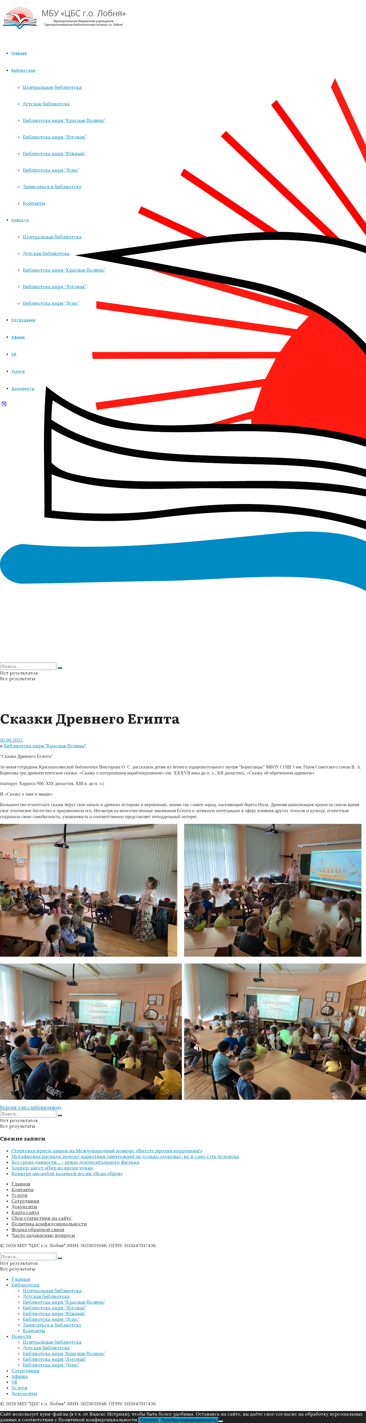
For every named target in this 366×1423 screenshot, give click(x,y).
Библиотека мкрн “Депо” (51, 1319)
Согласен (149, 1420)
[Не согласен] (220, 1421)
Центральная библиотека (52, 1290)
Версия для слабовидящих (30, 1107)
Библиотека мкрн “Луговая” (54, 1307)
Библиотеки (25, 1285)
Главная (19, 53)
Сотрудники (25, 1201)
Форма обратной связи (37, 1229)
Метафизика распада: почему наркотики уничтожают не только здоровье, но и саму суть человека (125, 1156)
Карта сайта (25, 1212)
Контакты (22, 1189)
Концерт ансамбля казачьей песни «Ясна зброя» (67, 1173)
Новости (21, 1336)
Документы (24, 1206)
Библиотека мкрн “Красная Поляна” (64, 1302)
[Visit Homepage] (64, 34)
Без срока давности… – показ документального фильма (75, 1162)
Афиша (19, 1376)
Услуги (19, 1195)
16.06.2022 (11, 740)
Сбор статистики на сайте (41, 1218)
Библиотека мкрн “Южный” (54, 1313)
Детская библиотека (46, 1296)
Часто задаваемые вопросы (43, 1235)
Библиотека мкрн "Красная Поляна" (45, 745)
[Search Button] (59, 668)
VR (14, 1382)
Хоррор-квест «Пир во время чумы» (52, 1168)
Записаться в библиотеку (52, 1325)
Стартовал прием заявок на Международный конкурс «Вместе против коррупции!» (106, 1150)
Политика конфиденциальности (49, 1224)
